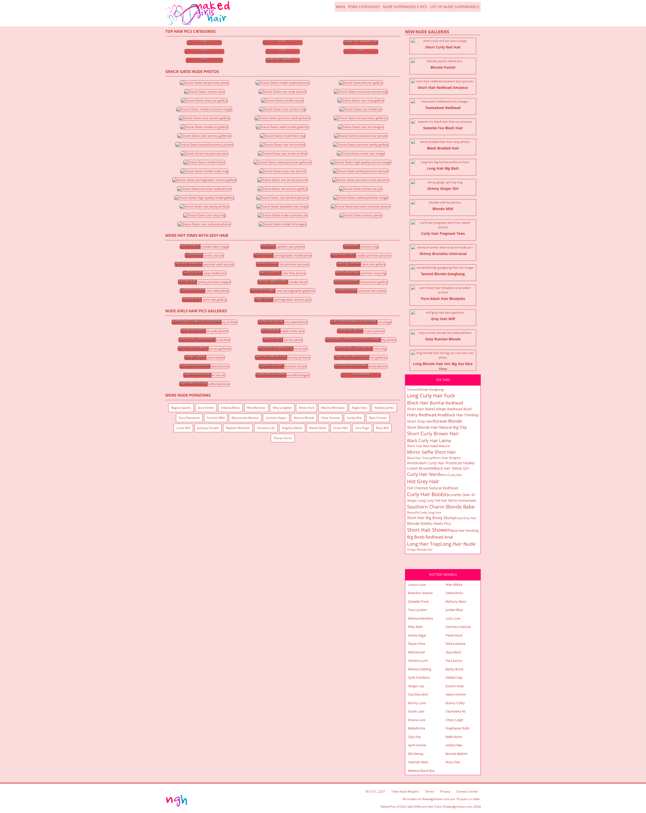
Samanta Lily (266, 428)
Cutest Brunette (420, 468)
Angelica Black (292, 428)
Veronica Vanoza (458, 626)
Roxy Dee (453, 762)
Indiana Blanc (230, 407)
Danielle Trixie (418, 601)
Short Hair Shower (428, 529)
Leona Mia (340, 428)
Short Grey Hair (420, 421)
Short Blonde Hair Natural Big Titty (437, 427)
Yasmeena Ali (455, 711)
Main (198, 13)
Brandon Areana (420, 593)
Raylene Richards (238, 428)
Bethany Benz (456, 601)
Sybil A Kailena (418, 677)
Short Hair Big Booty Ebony (430, 517)
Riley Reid (415, 626)
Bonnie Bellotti (457, 753)
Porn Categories (364, 6)
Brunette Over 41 (460, 494)
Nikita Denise (455, 643)
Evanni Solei (455, 686)
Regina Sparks (181, 407)
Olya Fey (414, 736)
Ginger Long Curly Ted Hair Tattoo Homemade (441, 500)
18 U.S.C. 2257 (375, 791)
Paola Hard (454, 635)
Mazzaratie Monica (245, 418)
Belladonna (416, 728)
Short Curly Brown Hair (433, 433)
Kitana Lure (416, 720)
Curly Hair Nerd (423, 474)
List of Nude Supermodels (454, 6)
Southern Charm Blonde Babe (441, 506)
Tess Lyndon (417, 609)
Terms (429, 791)
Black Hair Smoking (464, 530)
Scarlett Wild (216, 418)
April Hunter (417, 745)
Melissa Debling (419, 669)
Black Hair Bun (422, 403)
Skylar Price (416, 643)
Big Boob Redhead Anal (430, 537)
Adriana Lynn (418, 660)
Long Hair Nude (458, 544)
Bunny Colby (455, 703)
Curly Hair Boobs (426, 494)
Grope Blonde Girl (419, 549)
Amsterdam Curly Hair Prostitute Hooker (441, 463)
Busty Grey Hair (465, 518)
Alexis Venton (456, 694)
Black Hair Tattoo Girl (451, 468)
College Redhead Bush (453, 408)
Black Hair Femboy (462, 414)
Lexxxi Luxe (417, 584)
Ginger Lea (416, 686)
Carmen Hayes (276, 418)
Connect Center (467, 791)
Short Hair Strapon (447, 457)
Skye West (453, 652)
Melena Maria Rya (421, 770)
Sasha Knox (454, 593)
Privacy (445, 791)
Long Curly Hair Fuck (431, 395)
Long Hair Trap (423, 544)
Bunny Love (417, 703)
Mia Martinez (256, 407)
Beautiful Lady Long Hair (424, 512)
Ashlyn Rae (454, 745)
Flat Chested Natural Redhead (432, 488)
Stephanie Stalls (457, 728)
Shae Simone (330, 418)
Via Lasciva (454, 660)
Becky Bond (454, 669)
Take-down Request (405, 791)
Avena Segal (417, 635)
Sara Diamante (189, 418)
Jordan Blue (454, 609)
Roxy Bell (382, 428)
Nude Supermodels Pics (405, 6)
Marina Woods (304, 418)
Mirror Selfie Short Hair (431, 452)
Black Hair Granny (420, 458)
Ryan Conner (378, 418)
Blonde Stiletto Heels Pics (429, 523)
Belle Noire (454, 736)
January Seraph (208, 428)
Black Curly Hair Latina (429, 440)
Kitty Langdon (282, 407)
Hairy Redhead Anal (426, 415)
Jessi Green (206, 407)
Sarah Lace (416, 711)
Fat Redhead (450, 403)
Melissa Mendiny (420, 618)
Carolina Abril (418, 694)
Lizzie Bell (183, 428)
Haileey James (384, 407)
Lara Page (362, 428)
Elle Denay (415, 753)
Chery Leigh (454, 720)
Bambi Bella (317, 428)
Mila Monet (416, 652)
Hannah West (418, 762)
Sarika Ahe (354, 418)
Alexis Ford (306, 407)
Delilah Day (454, 677)
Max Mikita (454, 584)
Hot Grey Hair (423, 481)
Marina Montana (333, 407)
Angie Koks (359, 407)
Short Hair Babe (420, 408)
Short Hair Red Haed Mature (428, 446)
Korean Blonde (447, 421)
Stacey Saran (283, 438)
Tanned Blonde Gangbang (425, 389)
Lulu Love (453, 618)
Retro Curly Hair (451, 475)
